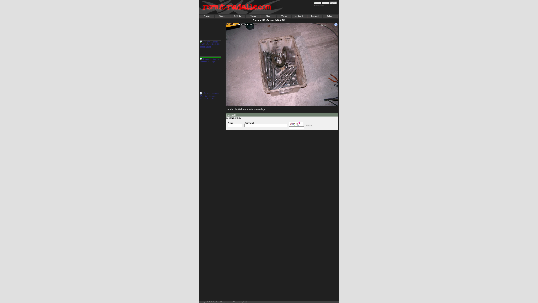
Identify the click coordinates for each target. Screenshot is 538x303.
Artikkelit (299, 16)
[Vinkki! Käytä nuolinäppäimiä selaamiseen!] (231, 64)
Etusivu (207, 16)
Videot (253, 16)
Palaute (330, 16)
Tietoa (284, 16)
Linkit (268, 16)
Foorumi (315, 16)
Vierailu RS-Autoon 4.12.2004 (269, 20)
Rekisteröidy (319, 5)
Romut (222, 16)
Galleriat (238, 16)
